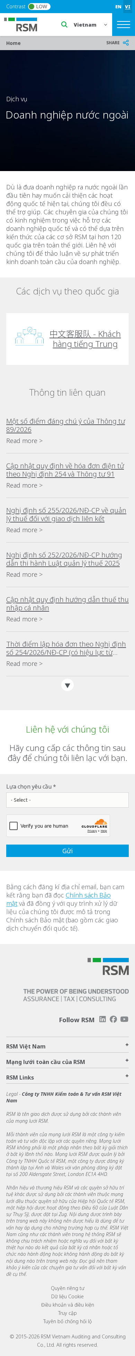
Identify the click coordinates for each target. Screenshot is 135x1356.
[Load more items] (67, 685)
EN (118, 6)
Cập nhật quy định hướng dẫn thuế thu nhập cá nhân (67, 603)
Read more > (24, 440)
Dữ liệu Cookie (67, 1296)
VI (127, 6)
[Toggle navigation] (123, 24)
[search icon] (64, 24)
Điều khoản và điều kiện (67, 1304)
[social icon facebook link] (113, 1019)
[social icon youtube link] (124, 1019)
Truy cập (67, 1313)
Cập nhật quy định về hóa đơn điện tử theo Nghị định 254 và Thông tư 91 (65, 470)
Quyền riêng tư (67, 1288)
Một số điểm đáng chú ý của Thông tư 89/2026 (65, 425)
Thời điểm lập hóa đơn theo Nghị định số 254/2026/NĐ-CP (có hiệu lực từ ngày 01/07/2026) (66, 648)
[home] (25, 24)
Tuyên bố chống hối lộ (67, 1321)
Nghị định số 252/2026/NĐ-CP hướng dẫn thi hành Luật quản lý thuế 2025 (64, 559)
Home (13, 43)
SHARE (113, 43)
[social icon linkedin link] (102, 1019)
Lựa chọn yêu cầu (29, 786)
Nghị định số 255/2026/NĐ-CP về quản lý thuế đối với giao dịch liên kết (66, 514)
